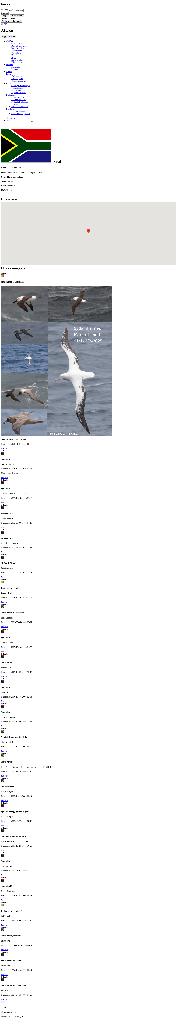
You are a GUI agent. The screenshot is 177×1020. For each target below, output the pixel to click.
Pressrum (15, 69)
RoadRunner (16, 50)
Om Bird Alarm (17, 97)
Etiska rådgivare (18, 62)
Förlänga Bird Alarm (19, 102)
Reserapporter (17, 78)
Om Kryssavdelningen (20, 85)
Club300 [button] (9, 41)
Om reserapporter (18, 81)
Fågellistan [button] (10, 109)
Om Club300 (16, 43)
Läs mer (4, 448)
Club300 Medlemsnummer (12, 10)
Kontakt (14, 55)
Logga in (10, 118)
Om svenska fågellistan (20, 113)
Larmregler (15, 104)
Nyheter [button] (9, 64)
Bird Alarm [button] (10, 95)
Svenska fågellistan (19, 111)
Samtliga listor (17, 88)
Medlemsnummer (8, 18)
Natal (11, 190)
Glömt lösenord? (17, 16)
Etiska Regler (16, 60)
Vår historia (16, 53)
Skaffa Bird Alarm (18, 99)
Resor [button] (8, 74)
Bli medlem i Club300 (20, 46)
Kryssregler (16, 90)
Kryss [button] (8, 83)
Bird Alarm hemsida (19, 106)
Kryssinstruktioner (18, 92)
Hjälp (13, 57)
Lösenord (5, 13)
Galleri (9, 71)
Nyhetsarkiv (16, 67)
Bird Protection (17, 48)
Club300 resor (17, 76)
